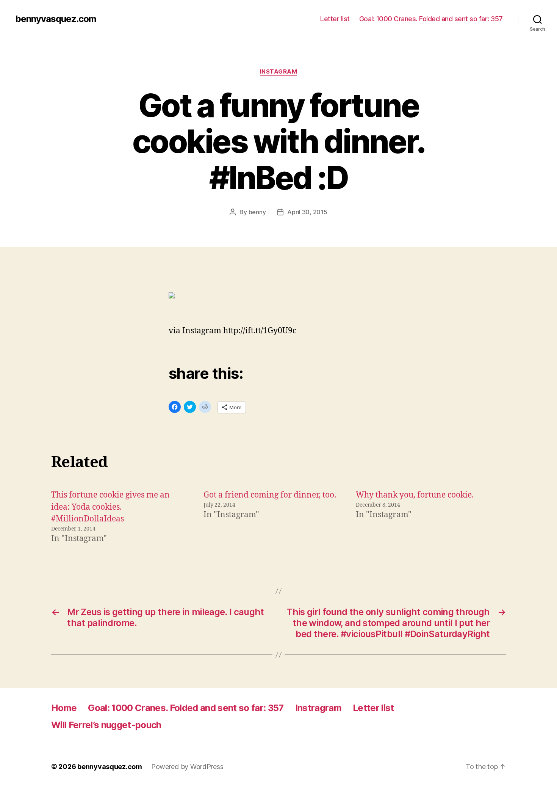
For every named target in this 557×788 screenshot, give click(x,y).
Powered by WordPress (187, 767)
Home (64, 707)
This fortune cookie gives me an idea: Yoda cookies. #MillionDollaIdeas (110, 507)
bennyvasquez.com (55, 19)
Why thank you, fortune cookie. (415, 495)
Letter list (335, 19)
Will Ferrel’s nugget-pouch (106, 724)
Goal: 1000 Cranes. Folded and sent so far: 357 (431, 19)
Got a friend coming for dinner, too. (269, 495)
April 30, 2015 (307, 212)
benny (257, 212)
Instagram (278, 71)
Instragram (318, 707)
